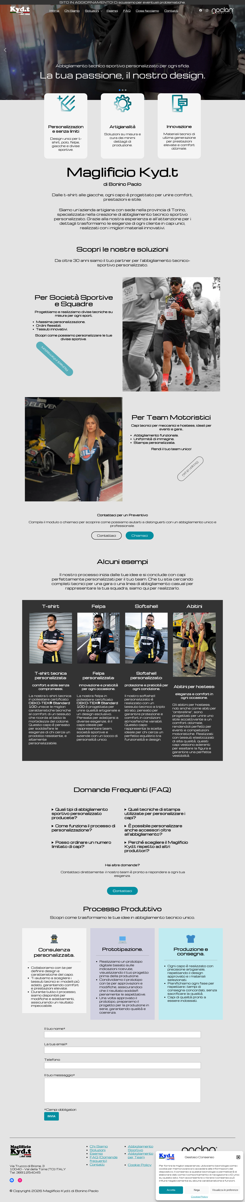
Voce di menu (222, 11)
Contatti (171, 10)
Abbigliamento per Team (140, 1155)
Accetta (171, 1190)
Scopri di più (73, 371)
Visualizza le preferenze (225, 1190)
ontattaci (122, 891)
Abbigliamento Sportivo (140, 1148)
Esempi (112, 10)
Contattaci (106, 535)
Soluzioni (92, 10)
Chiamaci (140, 535)
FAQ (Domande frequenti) (104, 1159)
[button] (238, 1157)
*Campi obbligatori (60, 1109)
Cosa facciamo (147, 10)
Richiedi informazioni (74, 359)
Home (54, 10)
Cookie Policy (199, 1197)
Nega (197, 1190)
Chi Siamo (72, 10)
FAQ (126, 10)
